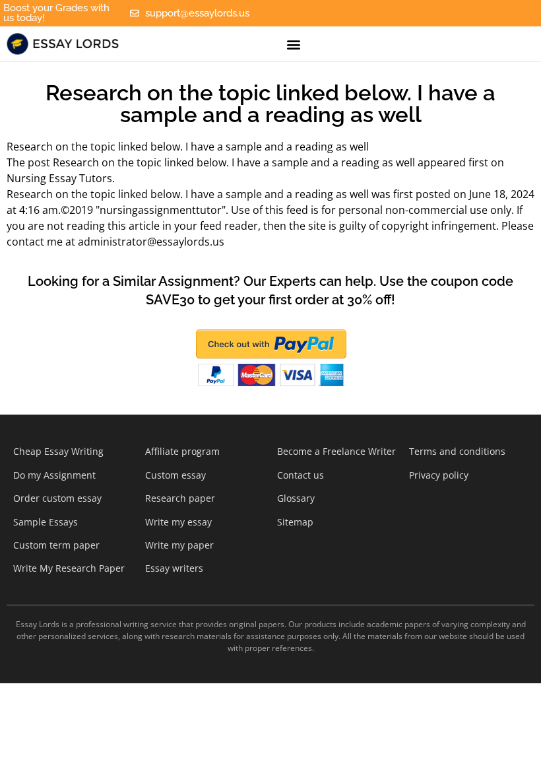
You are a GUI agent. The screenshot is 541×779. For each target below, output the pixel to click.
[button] (293, 44)
